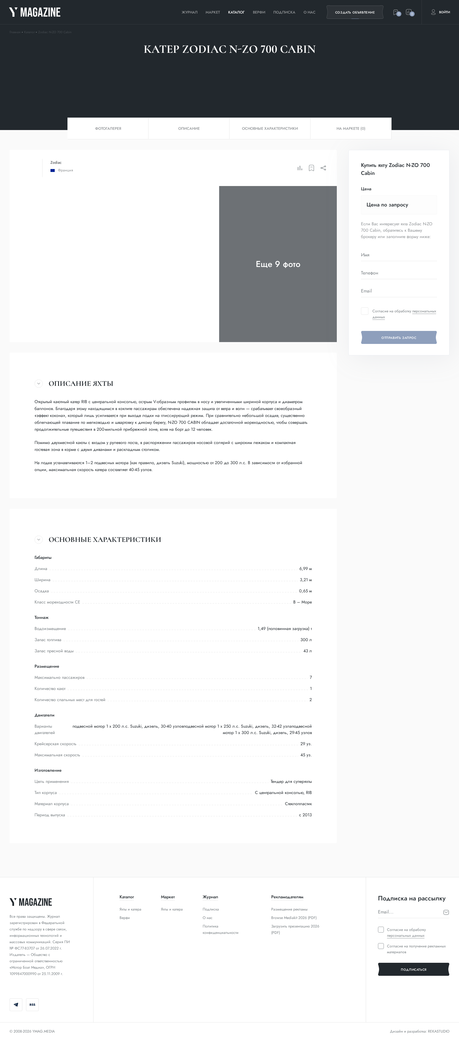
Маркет (213, 12)
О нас (310, 12)
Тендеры (223, 72)
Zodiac (56, 162)
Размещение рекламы (289, 909)
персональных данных (405, 935)
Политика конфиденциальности (221, 929)
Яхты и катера (130, 909)
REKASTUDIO (438, 1031)
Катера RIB (187, 72)
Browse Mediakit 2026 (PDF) (294, 917)
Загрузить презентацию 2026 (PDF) (295, 929)
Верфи (259, 12)
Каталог (236, 12)
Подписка (284, 12)
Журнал (190, 12)
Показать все (261, 72)
